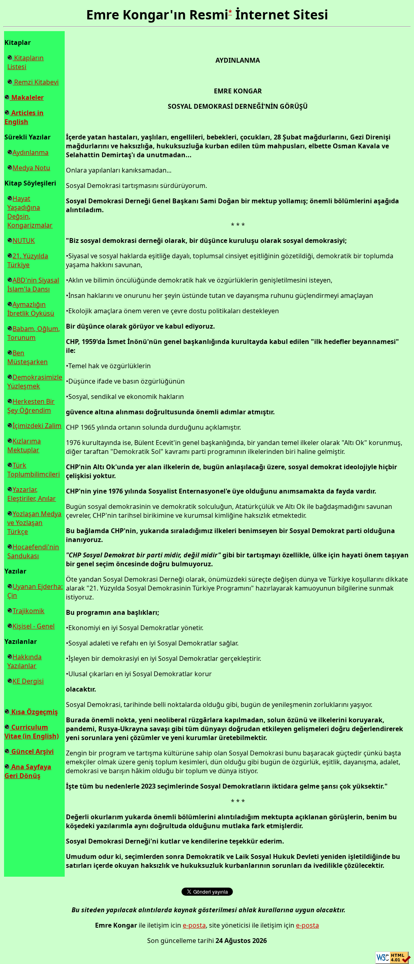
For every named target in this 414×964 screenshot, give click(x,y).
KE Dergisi (28, 681)
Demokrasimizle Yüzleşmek (34, 381)
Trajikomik (28, 610)
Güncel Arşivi (32, 751)
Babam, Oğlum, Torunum (33, 333)
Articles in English (24, 117)
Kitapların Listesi (25, 62)
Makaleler (27, 97)
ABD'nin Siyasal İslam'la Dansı (33, 284)
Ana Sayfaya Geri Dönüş (27, 771)
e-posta (194, 925)
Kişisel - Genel (34, 626)
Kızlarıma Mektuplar (24, 445)
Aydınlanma (31, 152)
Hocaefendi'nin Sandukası (33, 551)
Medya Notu (31, 167)
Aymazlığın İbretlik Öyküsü (30, 309)
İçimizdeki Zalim (37, 425)
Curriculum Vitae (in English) (31, 731)
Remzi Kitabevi (36, 82)
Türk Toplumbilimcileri (33, 470)
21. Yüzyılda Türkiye (27, 260)
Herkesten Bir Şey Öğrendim (31, 406)
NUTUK (24, 240)
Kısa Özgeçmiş (34, 711)
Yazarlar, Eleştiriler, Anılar (31, 494)
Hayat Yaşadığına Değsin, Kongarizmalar (30, 212)
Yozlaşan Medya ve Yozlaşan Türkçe (34, 522)
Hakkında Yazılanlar (24, 661)
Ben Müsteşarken (27, 357)
